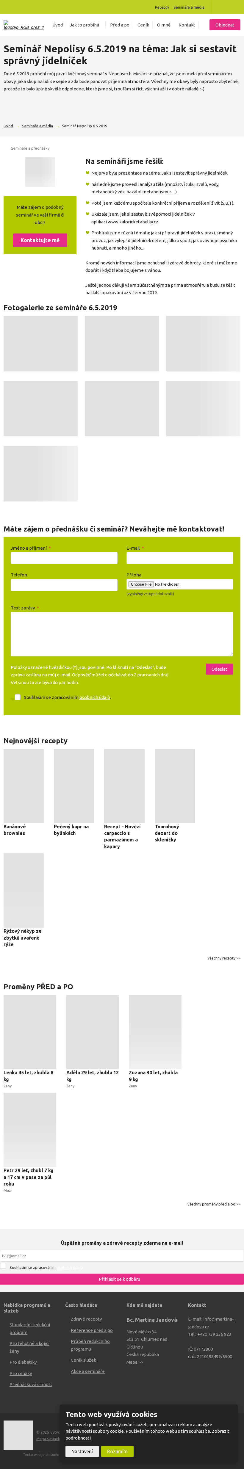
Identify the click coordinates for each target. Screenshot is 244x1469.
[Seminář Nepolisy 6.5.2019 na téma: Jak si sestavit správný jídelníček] (40, 172)
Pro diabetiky (23, 1362)
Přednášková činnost (31, 1384)
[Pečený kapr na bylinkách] (74, 786)
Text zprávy (25, 607)
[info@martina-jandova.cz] (14, 7)
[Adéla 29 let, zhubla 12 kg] (92, 1032)
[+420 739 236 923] (7, 7)
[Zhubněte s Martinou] (221, 7)
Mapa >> (134, 1362)
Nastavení (82, 1451)
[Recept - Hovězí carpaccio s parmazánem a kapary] (124, 786)
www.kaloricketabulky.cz (133, 221)
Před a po (119, 24)
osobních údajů (94, 697)
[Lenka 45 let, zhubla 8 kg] (30, 1032)
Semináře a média (188, 7)
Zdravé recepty (86, 1318)
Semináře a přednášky (30, 148)
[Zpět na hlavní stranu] (24, 24)
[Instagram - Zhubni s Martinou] (238, 7)
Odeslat (219, 669)
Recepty (162, 7)
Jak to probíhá (84, 24)
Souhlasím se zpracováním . (67, 697)
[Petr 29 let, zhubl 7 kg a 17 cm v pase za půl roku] (30, 1130)
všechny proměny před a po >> (213, 1204)
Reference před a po (92, 1330)
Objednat (224, 24)
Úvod (57, 24)
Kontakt (187, 24)
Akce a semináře (88, 1371)
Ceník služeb (83, 1360)
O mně (164, 24)
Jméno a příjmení (31, 548)
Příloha (133, 574)
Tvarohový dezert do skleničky (167, 833)
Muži (8, 1190)
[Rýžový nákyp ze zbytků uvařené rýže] (24, 890)
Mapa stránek (48, 1439)
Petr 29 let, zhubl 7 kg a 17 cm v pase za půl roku (29, 1177)
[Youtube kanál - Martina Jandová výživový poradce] (229, 7)
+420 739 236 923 (214, 1334)
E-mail (135, 548)
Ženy (8, 1086)
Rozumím (117, 1451)
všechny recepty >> (224, 958)
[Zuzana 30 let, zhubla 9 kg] (155, 1032)
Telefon (19, 574)
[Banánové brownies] (24, 786)
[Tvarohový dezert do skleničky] (175, 786)
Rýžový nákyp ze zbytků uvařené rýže (23, 937)
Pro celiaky (21, 1373)
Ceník (143, 24)
